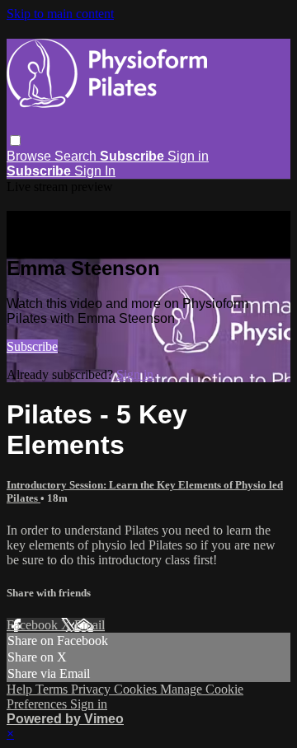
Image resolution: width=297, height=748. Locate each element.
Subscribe (32, 346)
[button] (15, 140)
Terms (53, 689)
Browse (30, 156)
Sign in (188, 156)
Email (89, 625)
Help (21, 689)
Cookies (137, 689)
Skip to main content (60, 14)
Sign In (95, 171)
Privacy (92, 689)
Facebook (34, 625)
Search (77, 156)
